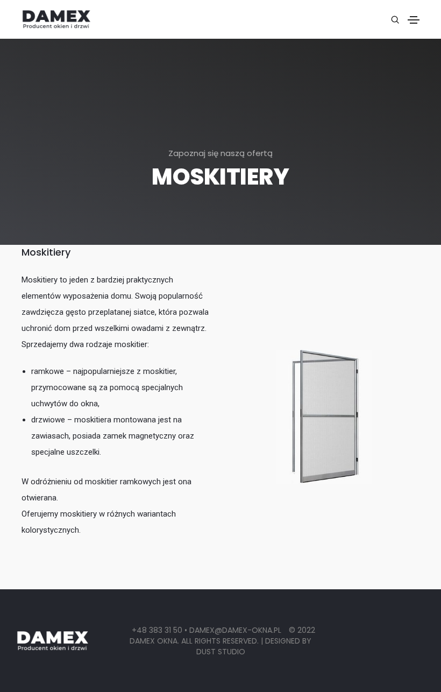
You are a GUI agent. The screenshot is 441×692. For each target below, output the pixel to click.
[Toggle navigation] (413, 20)
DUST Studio (220, 651)
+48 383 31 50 (157, 630)
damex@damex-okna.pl (236, 630)
